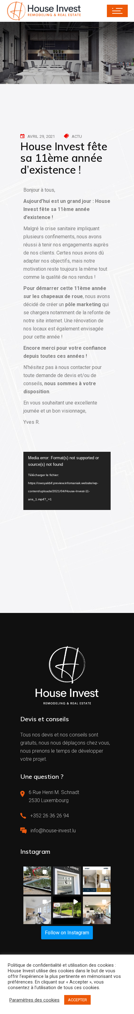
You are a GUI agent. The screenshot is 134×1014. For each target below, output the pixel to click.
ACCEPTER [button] (77, 1000)
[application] (67, 481)
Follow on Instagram (67, 933)
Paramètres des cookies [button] (34, 1000)
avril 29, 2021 (41, 136)
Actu (77, 136)
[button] (37, 880)
